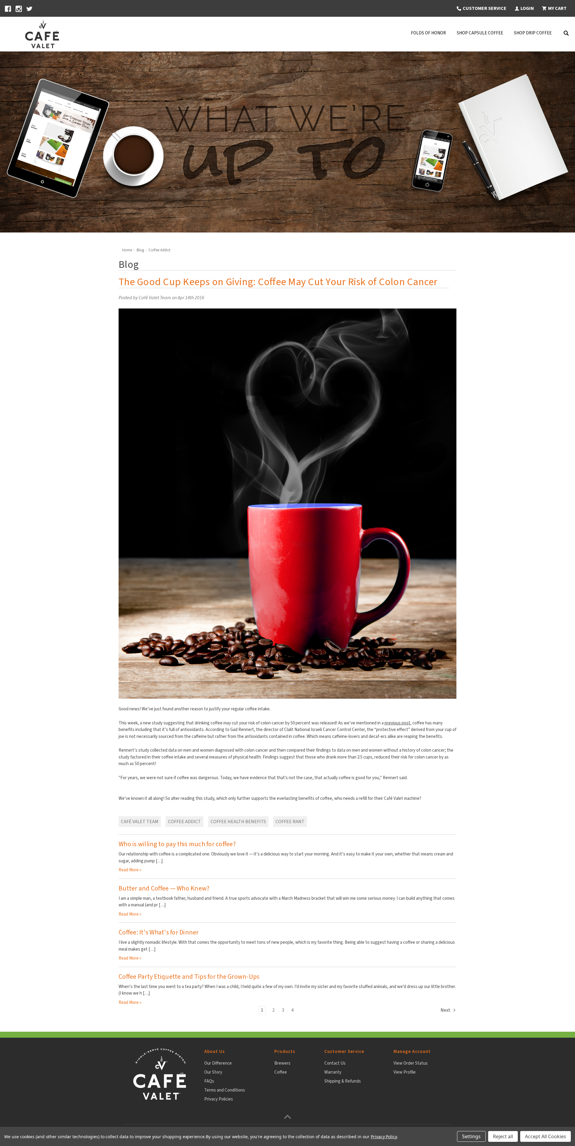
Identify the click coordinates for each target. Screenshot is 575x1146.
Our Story (213, 1072)
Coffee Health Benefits (238, 821)
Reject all (503, 1136)
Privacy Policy (384, 1136)
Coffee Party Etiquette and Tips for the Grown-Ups (189, 976)
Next (446, 1010)
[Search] (566, 34)
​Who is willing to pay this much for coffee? (177, 844)
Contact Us (335, 1063)
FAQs (209, 1081)
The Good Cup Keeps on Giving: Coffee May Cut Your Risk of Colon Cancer (278, 282)
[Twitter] (29, 9)
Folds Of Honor (428, 33)
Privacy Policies (218, 1099)
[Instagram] (19, 9)
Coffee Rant (290, 821)
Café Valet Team (139, 821)
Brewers (282, 1063)
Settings (471, 1136)
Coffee (280, 1072)
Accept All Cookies (545, 1136)
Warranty (332, 1072)
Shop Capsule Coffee (480, 33)
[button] (481, 8)
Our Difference (218, 1063)
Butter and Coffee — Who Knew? (164, 888)
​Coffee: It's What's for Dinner (159, 932)
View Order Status (411, 1063)
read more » (130, 870)
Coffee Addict (184, 821)
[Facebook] (8, 9)
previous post (397, 723)
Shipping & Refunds (342, 1081)
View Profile (405, 1072)
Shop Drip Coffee (533, 33)
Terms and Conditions (224, 1090)
